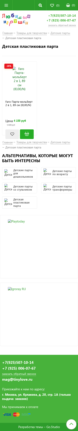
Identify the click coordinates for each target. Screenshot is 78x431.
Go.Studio (53, 427)
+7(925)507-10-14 (62, 16)
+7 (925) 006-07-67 (61, 20)
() (73, 5)
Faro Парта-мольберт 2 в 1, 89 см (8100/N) (18, 103)
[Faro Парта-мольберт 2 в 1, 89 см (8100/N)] (19, 79)
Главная (7, 33)
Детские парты (60, 33)
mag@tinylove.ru (17, 379)
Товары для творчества (31, 33)
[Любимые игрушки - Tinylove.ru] (16, 20)
